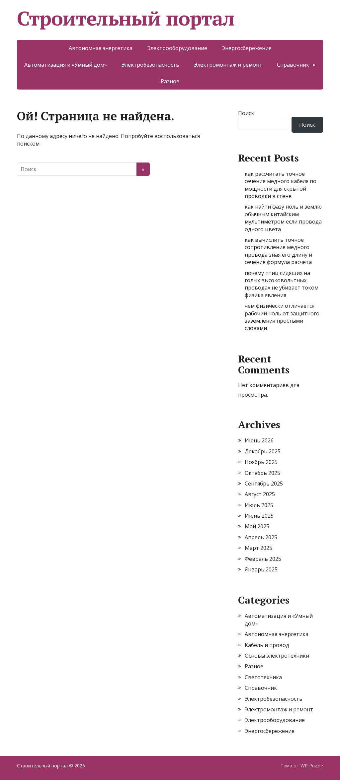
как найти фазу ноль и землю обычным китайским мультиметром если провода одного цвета (283, 217)
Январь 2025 (261, 569)
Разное (170, 81)
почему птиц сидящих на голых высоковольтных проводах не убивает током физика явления (281, 284)
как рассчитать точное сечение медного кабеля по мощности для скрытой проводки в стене (280, 185)
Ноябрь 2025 (261, 462)
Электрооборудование (177, 48)
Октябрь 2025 (262, 473)
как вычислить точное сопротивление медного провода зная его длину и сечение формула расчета (278, 251)
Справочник (293, 64)
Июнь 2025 (259, 515)
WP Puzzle (311, 765)
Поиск (246, 113)
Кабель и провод (267, 645)
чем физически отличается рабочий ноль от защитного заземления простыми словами (282, 317)
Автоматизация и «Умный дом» (65, 64)
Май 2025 (257, 526)
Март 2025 (258, 548)
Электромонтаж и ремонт (228, 64)
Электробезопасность (150, 64)
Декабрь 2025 (263, 451)
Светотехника (263, 677)
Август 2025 (260, 494)
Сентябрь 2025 (264, 483)
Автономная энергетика (100, 48)
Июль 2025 (259, 505)
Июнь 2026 (259, 440)
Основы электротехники (277, 655)
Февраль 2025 (263, 558)
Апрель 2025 (261, 537)
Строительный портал (125, 18)
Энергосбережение (247, 48)
